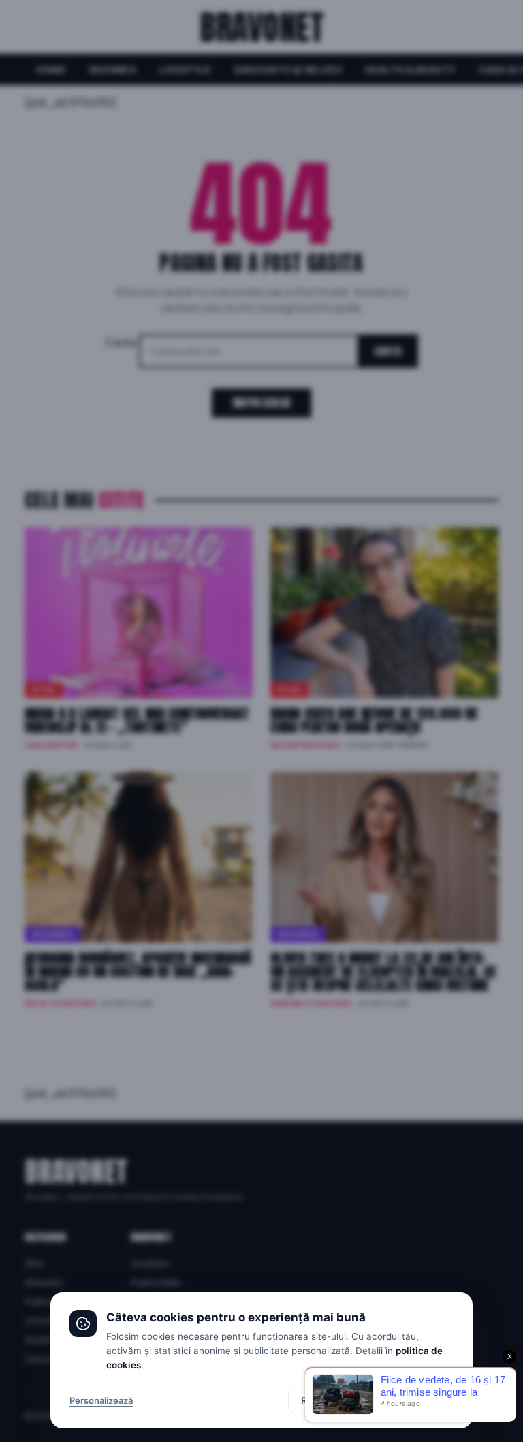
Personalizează (101, 1400)
